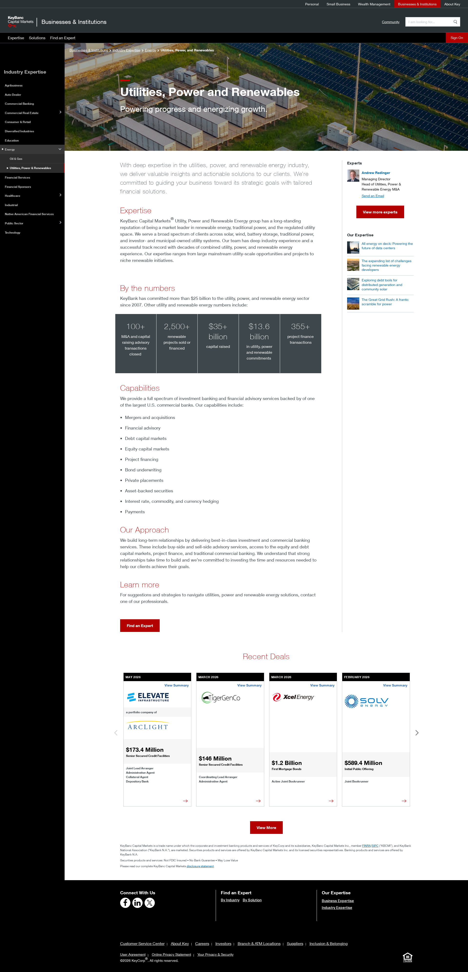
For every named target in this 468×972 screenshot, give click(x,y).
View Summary (177, 685)
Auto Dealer (13, 94)
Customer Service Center (142, 943)
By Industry (230, 900)
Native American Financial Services (29, 214)
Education (12, 140)
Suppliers (295, 943)
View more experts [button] (380, 212)
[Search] (455, 22)
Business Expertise (338, 901)
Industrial (11, 205)
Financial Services (17, 177)
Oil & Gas (16, 159)
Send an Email (373, 196)
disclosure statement (200, 866)
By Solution (252, 900)
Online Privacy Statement (171, 954)
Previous (119, 733)
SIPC (375, 846)
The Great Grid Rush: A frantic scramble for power (385, 301)
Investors (223, 943)
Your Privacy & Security (215, 954)
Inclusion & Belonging (329, 943)
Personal (312, 4)
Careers (202, 943)
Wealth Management (374, 4)
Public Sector (14, 223)
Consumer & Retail (18, 122)
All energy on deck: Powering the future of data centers (387, 245)
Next (413, 733)
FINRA (366, 846)
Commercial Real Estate (22, 113)
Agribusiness (13, 85)
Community (391, 22)
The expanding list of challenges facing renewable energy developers (386, 265)
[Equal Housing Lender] (408, 957)
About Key (452, 4)
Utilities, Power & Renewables (30, 168)
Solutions (37, 37)
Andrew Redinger (376, 173)
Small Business (338, 4)
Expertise (16, 37)
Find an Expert (62, 37)
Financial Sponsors (18, 187)
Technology (12, 232)
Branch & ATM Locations (259, 943)
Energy (10, 149)
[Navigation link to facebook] (125, 903)
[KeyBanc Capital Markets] (21, 22)
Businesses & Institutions (417, 4)
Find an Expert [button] (140, 625)
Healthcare (12, 196)
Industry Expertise (337, 908)
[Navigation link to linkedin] (137, 903)
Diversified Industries (19, 131)
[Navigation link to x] (150, 903)
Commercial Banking (19, 103)
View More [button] (266, 827)
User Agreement (133, 954)
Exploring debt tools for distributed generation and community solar (382, 284)
